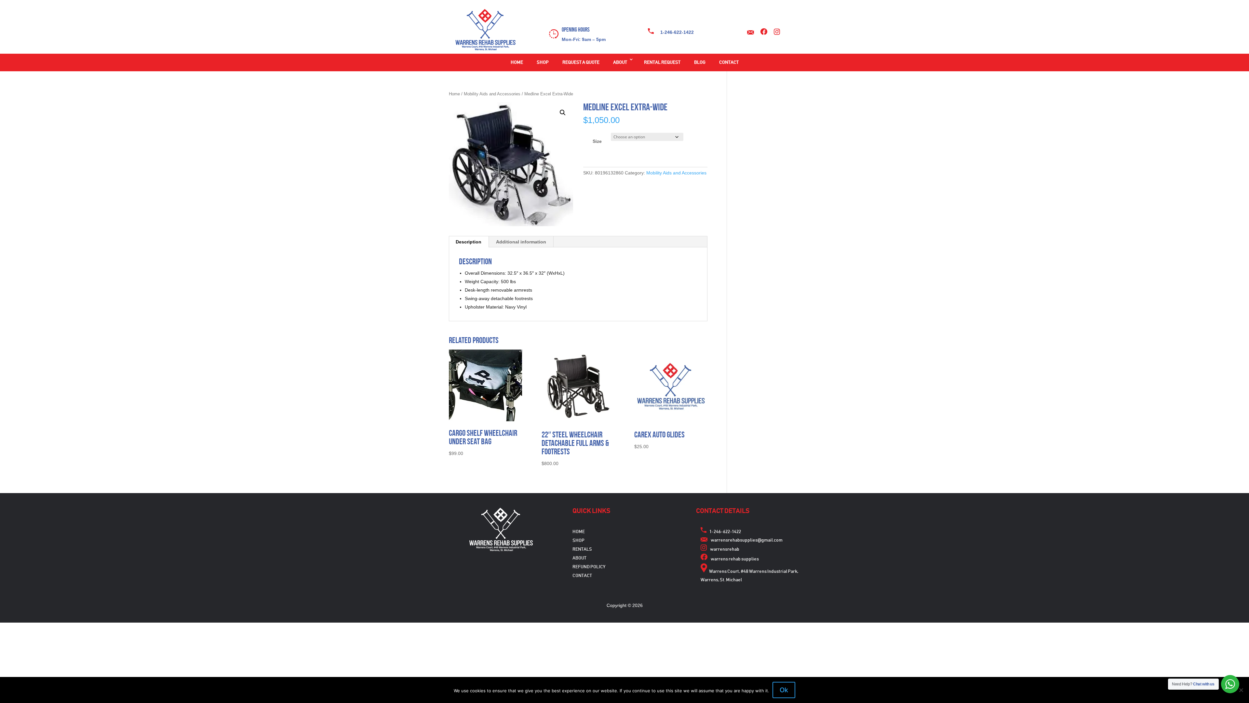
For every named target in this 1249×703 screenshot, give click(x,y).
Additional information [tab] (521, 241)
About (620, 62)
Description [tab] (468, 241)
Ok (784, 690)
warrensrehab (724, 549)
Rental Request (662, 62)
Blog (699, 62)
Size (597, 141)
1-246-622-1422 (677, 32)
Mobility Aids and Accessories (492, 93)
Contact (729, 62)
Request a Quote (580, 62)
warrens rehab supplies (735, 559)
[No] (1241, 690)
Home (517, 62)
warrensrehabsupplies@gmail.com (747, 540)
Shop (543, 62)
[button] (563, 112)
